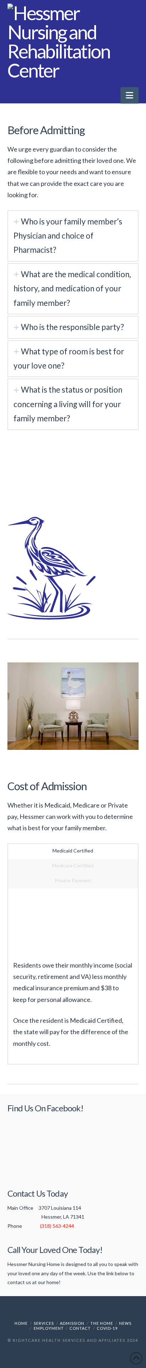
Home (21, 1323)
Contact (80, 1328)
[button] (129, 95)
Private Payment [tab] (73, 880)
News (125, 1323)
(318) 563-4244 (57, 1226)
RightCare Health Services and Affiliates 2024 (75, 1340)
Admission (72, 1323)
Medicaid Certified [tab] (72, 851)
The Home (101, 1323)
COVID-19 (107, 1328)
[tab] (73, 236)
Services (44, 1323)
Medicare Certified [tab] (73, 865)
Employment (49, 1328)
